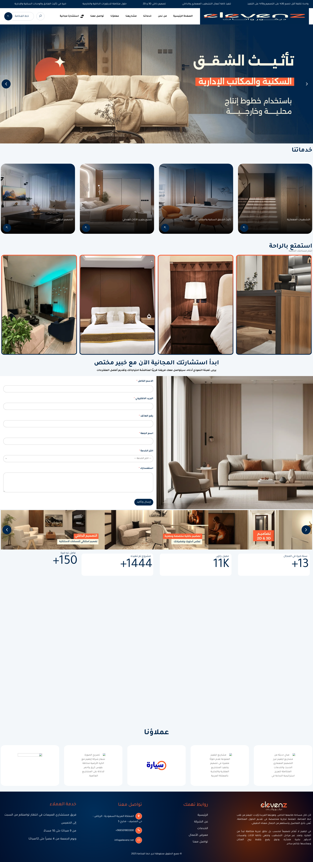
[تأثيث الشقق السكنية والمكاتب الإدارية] (165, 228)
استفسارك (146, 468)
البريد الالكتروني (143, 398)
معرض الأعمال (198, 835)
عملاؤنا (115, 16)
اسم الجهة (146, 433)
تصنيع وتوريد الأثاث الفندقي (137, 220)
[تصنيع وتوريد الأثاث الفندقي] (86, 228)
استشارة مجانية (69, 16)
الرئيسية (203, 815)
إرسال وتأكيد (144, 502)
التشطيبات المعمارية (298, 220)
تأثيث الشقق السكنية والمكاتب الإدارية (210, 220)
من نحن (162, 16)
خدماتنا (147, 16)
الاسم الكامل (144, 381)
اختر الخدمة (146, 451)
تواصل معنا (97, 16)
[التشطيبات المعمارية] (244, 228)
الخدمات (202, 828)
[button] (6, 83)
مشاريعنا (131, 16)
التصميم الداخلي (64, 220)
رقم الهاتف (146, 416)
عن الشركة (201, 822)
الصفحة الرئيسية (183, 16)
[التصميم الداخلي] (7, 228)
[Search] (40, 16)
